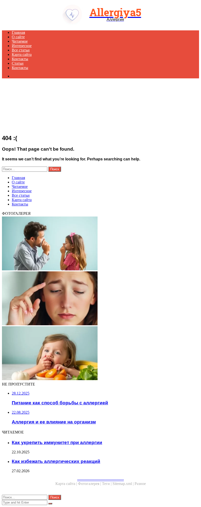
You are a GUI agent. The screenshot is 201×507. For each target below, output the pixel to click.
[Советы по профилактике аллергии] (100, 244)
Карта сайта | (66, 484)
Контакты (20, 59)
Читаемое (20, 41)
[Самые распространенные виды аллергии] (100, 298)
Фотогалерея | (90, 484)
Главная (18, 32)
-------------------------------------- (100, 479)
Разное (140, 484)
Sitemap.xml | (124, 484)
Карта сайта (22, 54)
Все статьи (21, 50)
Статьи (18, 63)
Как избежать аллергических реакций (56, 461)
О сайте (18, 37)
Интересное (22, 46)
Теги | (107, 484)
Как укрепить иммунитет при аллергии (57, 442)
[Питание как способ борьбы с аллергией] (100, 353)
